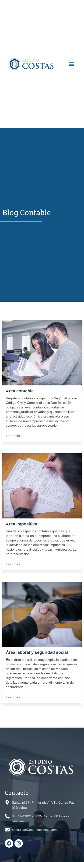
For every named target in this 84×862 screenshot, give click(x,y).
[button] (71, 64)
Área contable (20, 391)
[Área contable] (42, 353)
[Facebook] (9, 843)
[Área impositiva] (42, 486)
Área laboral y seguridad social (37, 652)
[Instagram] (18, 843)
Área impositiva (21, 524)
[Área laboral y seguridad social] (42, 615)
